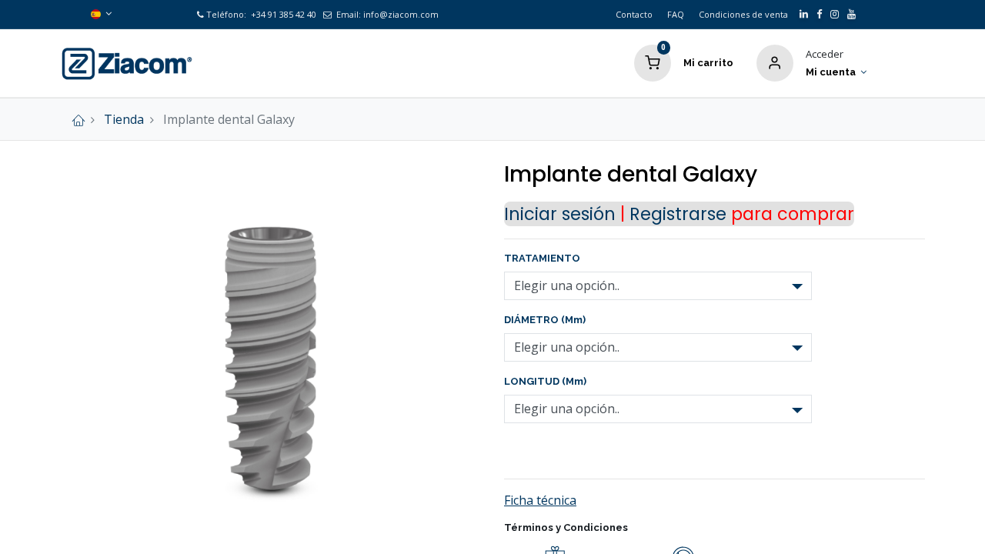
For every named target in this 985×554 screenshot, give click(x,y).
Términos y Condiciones (566, 527)
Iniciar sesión (560, 214)
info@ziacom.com (401, 14)
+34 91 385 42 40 (282, 14)
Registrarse (677, 214)
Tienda (124, 119)
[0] (652, 61)
